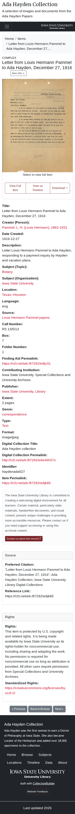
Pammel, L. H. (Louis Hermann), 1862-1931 (34, 227)
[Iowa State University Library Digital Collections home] (37, 773)
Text (5, 426)
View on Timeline (37, 188)
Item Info (17, 73)
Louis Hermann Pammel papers (26, 317)
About (62, 762)
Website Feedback (37, 791)
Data (48, 762)
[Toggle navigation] (7, 26)
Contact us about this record (23, 538)
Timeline (33, 762)
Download (59, 188)
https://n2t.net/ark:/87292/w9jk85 (26, 483)
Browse (27, 755)
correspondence (14, 414)
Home (9, 39)
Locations (14, 762)
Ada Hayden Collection (30, 4)
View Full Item (15, 188)
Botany (7, 272)
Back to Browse (40, 708)
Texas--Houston (14, 295)
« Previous (18, 708)
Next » (59, 708)
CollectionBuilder (44, 783)
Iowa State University (18, 283)
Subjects (45, 755)
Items (22, 39)
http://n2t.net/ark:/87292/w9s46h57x (29, 460)
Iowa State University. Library (24, 391)
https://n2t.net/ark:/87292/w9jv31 (26, 363)
